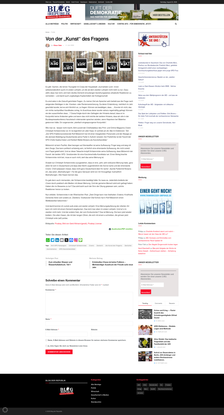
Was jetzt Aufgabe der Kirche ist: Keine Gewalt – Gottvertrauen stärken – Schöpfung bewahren (157, 251)
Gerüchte (128, 245)
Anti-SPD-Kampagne (58, 245)
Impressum (83, 2)
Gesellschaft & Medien (94, 24)
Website (94, 329)
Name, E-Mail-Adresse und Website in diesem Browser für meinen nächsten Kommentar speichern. (87, 340)
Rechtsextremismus (165, 389)
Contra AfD (108, 2)
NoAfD (153, 389)
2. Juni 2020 (70, 45)
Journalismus (52, 249)
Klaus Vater (58, 45)
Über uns (48, 2)
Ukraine (140, 393)
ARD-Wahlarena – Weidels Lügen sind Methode (164, 327)
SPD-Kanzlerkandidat (67, 249)
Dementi (100, 245)
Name (49, 319)
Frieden (168, 385)
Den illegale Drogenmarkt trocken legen (163, 244)
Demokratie (153, 385)
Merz (146, 389)
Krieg (139, 389)
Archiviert (101, 2)
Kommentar (51, 290)
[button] (5, 410)
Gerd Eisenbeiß (144, 248)
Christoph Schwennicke (77, 245)
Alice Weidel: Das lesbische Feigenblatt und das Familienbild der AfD (165, 341)
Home (47, 32)
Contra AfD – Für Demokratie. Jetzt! (134, 24)
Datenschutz (93, 2)
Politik (64, 24)
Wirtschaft (75, 24)
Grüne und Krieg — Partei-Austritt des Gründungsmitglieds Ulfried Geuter (165, 314)
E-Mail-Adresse (52, 329)
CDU (144, 385)
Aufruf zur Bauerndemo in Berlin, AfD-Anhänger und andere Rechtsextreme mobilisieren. (164, 356)
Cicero (91, 245)
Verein (68, 2)
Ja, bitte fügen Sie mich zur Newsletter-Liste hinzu (67, 346)
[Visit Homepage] (59, 11)
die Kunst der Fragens (114, 245)
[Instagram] (76, 240)
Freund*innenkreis (59, 2)
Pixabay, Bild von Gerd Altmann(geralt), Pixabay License (78, 223)
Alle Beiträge (52, 24)
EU (161, 385)
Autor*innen (75, 2)
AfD (139, 385)
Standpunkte (96, 402)
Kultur (111, 24)
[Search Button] (176, 24)
